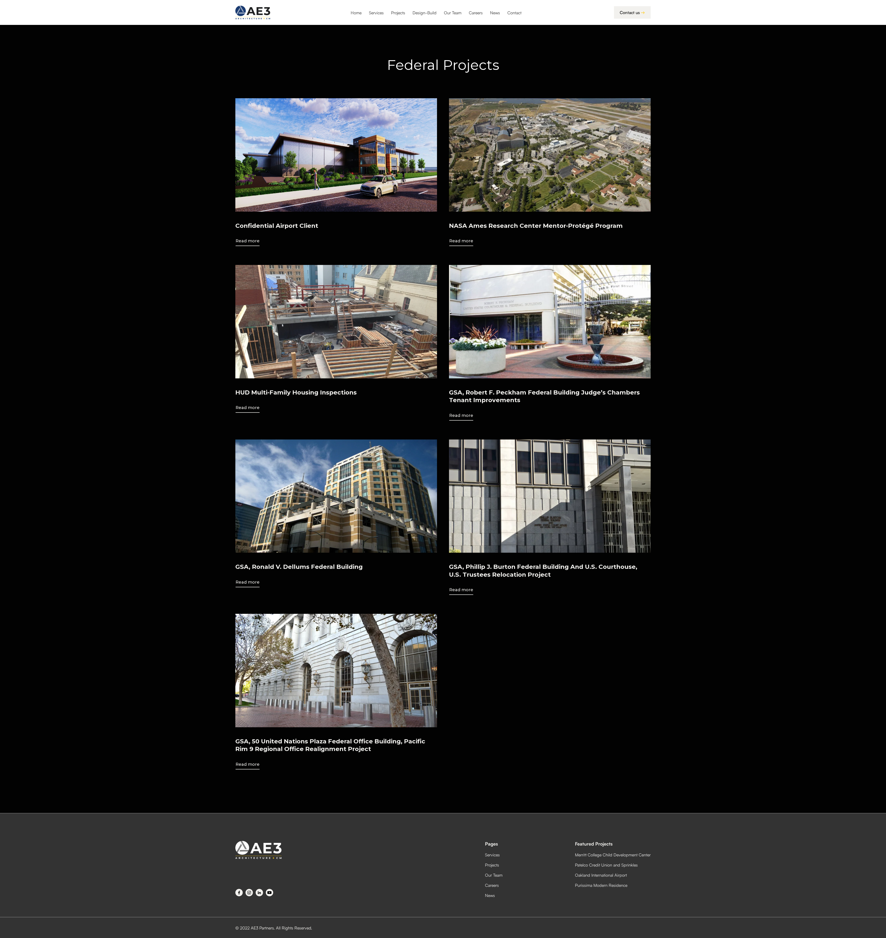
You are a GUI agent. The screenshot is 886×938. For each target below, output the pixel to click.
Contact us (632, 12)
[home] (252, 12)
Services (376, 12)
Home (356, 12)
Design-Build (425, 12)
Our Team (452, 12)
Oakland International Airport (601, 875)
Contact (514, 12)
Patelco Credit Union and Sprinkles (606, 864)
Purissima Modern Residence (601, 885)
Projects (398, 12)
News (495, 12)
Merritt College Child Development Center (613, 854)
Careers (476, 12)
